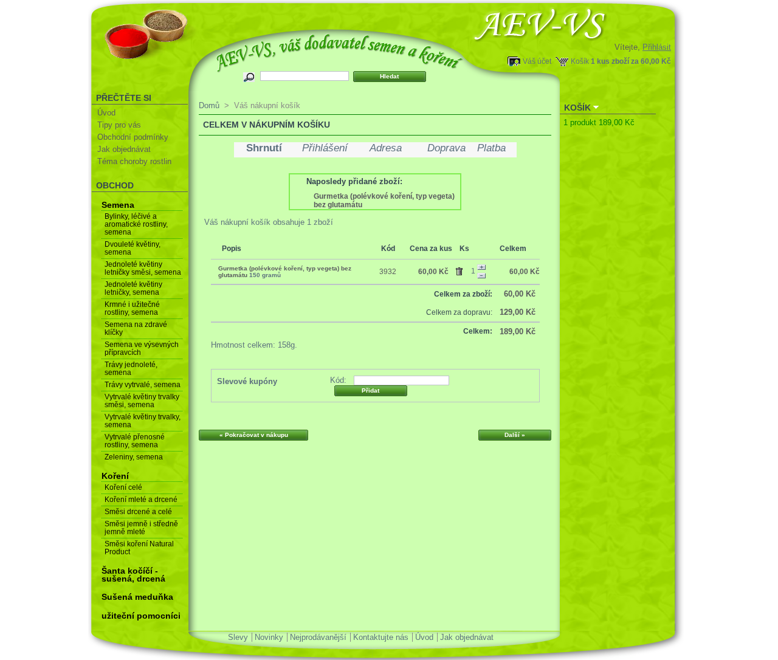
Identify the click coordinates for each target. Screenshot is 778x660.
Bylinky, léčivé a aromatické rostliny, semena (136, 224)
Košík (580, 61)
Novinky (269, 637)
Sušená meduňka (137, 597)
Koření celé (123, 487)
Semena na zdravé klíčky (136, 328)
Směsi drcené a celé (138, 511)
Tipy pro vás (119, 124)
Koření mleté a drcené (141, 499)
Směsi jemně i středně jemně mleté (141, 528)
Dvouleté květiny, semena (132, 248)
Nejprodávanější (318, 637)
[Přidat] (481, 267)
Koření (115, 476)
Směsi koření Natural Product (139, 548)
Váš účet (537, 61)
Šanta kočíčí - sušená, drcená (133, 574)
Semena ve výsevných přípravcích (142, 348)
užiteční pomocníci (141, 615)
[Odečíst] (481, 276)
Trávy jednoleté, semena (131, 368)
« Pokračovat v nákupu (253, 434)
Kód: (338, 380)
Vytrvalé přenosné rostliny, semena (135, 441)
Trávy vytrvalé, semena (143, 384)
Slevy (238, 637)
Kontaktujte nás (380, 637)
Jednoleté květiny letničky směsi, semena (143, 268)
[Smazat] (461, 269)
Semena (118, 205)
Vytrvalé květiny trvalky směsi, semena (142, 401)
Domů (209, 105)
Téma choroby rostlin (134, 161)
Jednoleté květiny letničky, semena (133, 288)
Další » (514, 434)
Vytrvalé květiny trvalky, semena (143, 421)
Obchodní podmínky (132, 137)
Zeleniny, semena (134, 457)
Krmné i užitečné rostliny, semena (132, 308)
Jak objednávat (124, 149)
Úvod (106, 112)
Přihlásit (656, 47)
